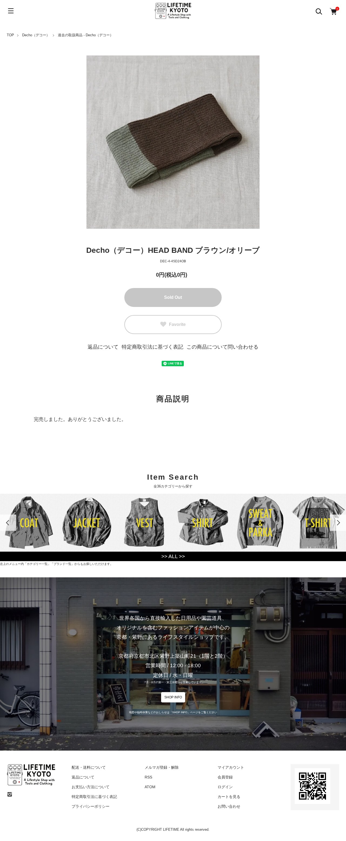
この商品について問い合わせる (222, 347)
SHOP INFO (173, 697)
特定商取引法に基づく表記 (152, 347)
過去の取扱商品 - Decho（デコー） (85, 35)
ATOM (150, 787)
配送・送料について (89, 767)
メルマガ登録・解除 (162, 767)
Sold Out (173, 297)
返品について (103, 347)
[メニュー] (11, 11)
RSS (148, 777)
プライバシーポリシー (90, 806)
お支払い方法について (90, 787)
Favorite (177, 324)
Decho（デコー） (36, 35)
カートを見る (229, 796)
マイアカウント (231, 767)
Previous (8, 523)
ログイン (225, 787)
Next (338, 523)
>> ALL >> (173, 556)
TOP (10, 35)
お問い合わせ (229, 806)
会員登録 (225, 777)
